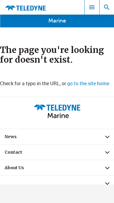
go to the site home (88, 83)
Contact (59, 153)
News (59, 138)
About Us (59, 169)
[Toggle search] (106, 7)
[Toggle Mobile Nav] (91, 7)
